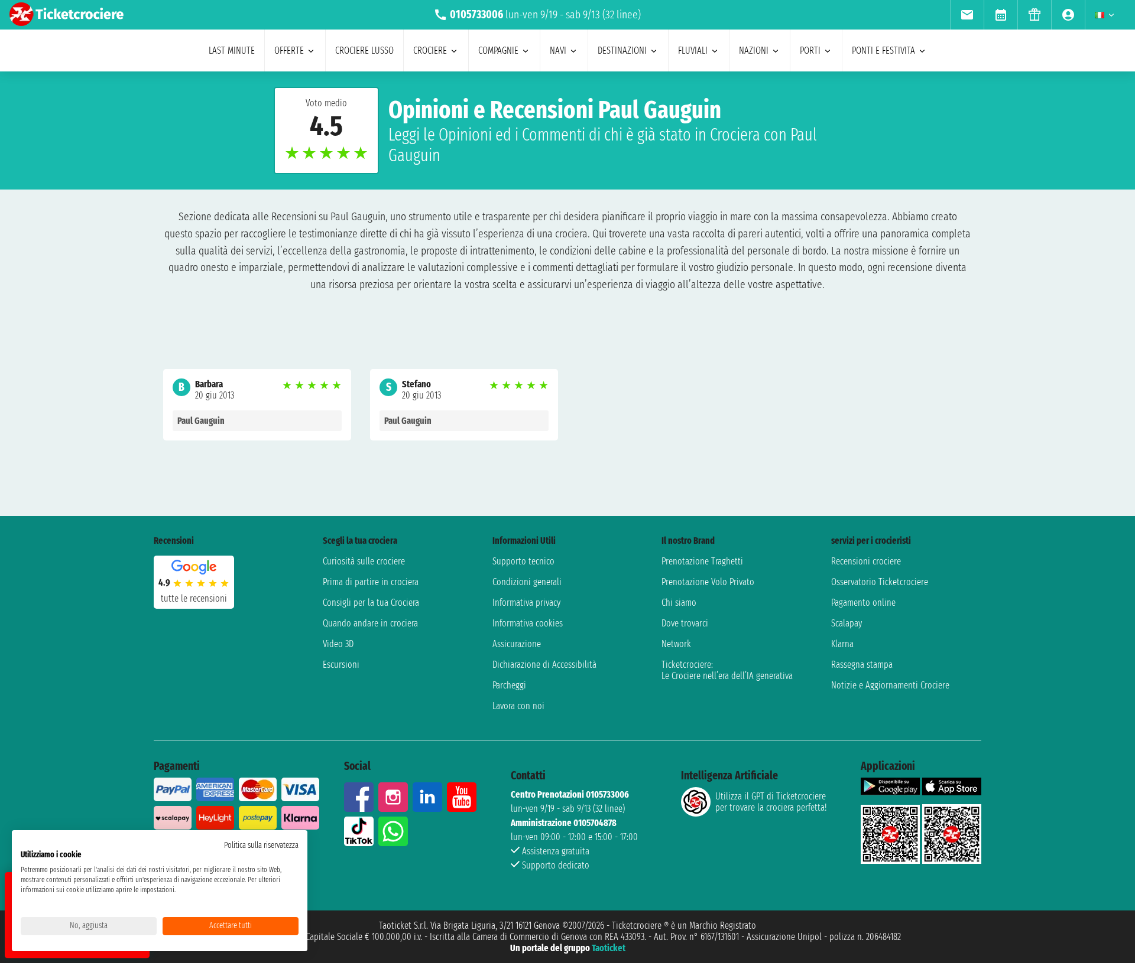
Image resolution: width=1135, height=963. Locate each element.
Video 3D (338, 643)
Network (676, 643)
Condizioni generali (527, 581)
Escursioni (341, 664)
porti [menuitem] (810, 50)
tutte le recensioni (194, 598)
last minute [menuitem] (232, 50)
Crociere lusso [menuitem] (364, 50)
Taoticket (608, 948)
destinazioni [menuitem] (622, 50)
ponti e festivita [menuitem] (883, 50)
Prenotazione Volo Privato (707, 581)
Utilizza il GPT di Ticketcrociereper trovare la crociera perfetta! (770, 802)
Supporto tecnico (523, 561)
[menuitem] (967, 15)
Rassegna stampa (862, 664)
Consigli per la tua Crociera (371, 602)
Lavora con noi (518, 705)
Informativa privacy (526, 602)
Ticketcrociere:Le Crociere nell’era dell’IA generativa (727, 670)
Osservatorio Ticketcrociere (879, 581)
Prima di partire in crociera (371, 581)
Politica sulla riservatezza (261, 845)
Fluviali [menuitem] (693, 50)
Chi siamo (678, 602)
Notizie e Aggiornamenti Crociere (890, 685)
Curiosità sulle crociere (364, 561)
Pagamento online (863, 602)
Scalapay (846, 623)
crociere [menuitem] (430, 50)
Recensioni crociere (866, 561)
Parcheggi (509, 685)
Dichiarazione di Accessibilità (544, 664)
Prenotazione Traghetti (702, 561)
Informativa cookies (527, 623)
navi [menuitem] (558, 50)
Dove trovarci (684, 623)
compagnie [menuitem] (498, 50)
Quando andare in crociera (370, 623)
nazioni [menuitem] (753, 50)
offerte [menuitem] (289, 50)
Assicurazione (516, 643)
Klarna (842, 643)
